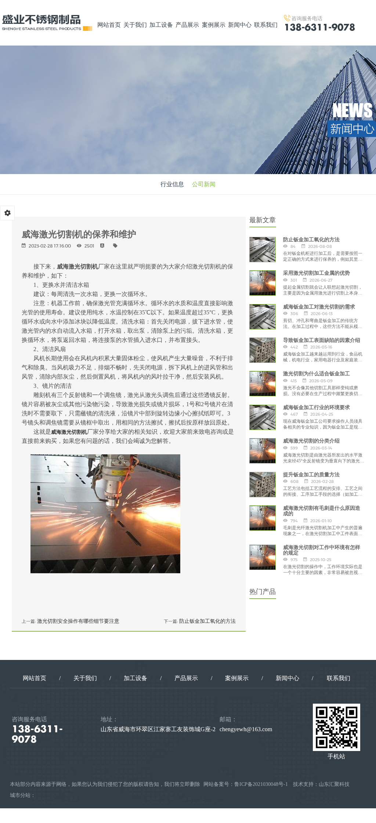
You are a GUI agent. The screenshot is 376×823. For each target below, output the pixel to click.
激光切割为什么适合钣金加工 (316, 373)
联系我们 (266, 25)
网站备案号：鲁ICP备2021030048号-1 (245, 784)
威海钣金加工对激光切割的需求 (319, 307)
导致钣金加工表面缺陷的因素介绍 (321, 340)
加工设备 (161, 25)
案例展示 (213, 25)
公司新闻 (204, 184)
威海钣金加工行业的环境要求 (316, 407)
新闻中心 (240, 25)
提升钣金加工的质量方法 (311, 474)
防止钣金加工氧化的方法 (207, 621)
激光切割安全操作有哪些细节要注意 (78, 621)
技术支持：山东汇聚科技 (321, 784)
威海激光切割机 (69, 432)
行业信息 (172, 184)
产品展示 (187, 25)
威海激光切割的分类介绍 (311, 441)
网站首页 (109, 25)
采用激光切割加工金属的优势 (316, 273)
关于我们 (135, 25)
